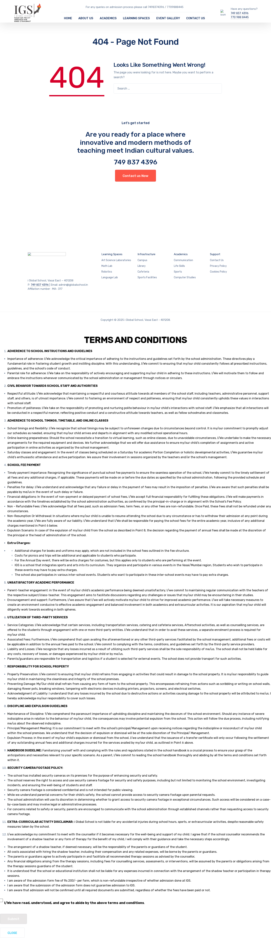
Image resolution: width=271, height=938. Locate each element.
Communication (183, 260)
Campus (142, 260)
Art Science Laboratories (116, 260)
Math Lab (106, 266)
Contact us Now (135, 176)
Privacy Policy (218, 266)
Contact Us (217, 260)
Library (142, 266)
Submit (13, 919)
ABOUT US (85, 18)
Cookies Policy (218, 271)
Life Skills (179, 266)
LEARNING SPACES (136, 18)
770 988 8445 (240, 17)
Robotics (106, 271)
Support (215, 254)
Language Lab (109, 277)
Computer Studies (185, 277)
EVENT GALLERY (168, 18)
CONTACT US (195, 18)
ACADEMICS (108, 18)
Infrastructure (146, 254)
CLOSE (12, 933)
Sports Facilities (147, 277)
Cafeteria (143, 271)
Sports (178, 271)
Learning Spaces (111, 254)
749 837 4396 (240, 13)
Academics (181, 254)
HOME (68, 18)
